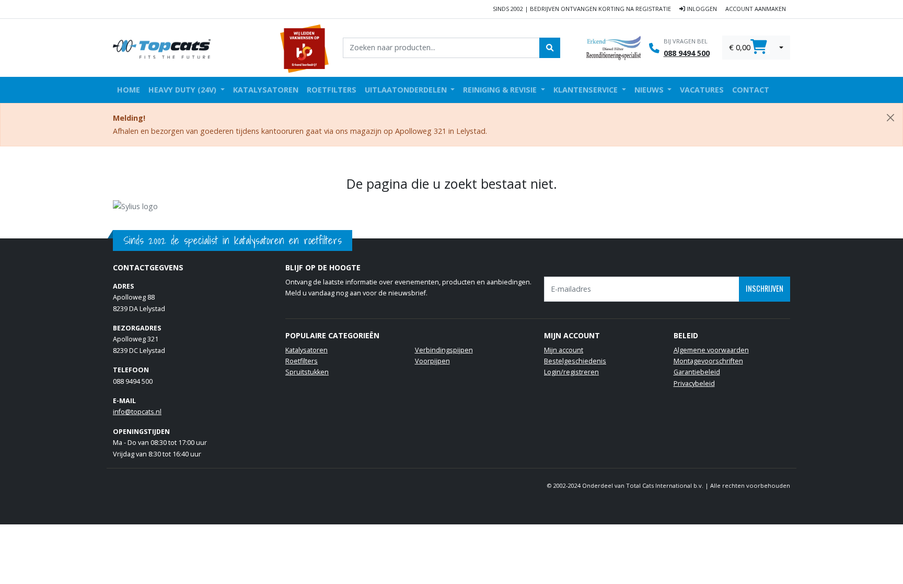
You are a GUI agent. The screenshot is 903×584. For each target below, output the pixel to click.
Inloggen (701, 9)
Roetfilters (331, 90)
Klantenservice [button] (586, 90)
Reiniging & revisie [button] (501, 90)
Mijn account (563, 350)
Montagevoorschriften (708, 361)
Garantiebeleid (697, 372)
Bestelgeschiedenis (575, 361)
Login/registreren (571, 372)
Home (128, 90)
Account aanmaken (755, 9)
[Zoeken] (549, 48)
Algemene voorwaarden (711, 350)
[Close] (890, 118)
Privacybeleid (694, 383)
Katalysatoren (265, 90)
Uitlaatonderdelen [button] (407, 90)
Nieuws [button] (650, 90)
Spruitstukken (307, 372)
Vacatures (702, 90)
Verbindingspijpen (444, 350)
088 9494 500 (687, 53)
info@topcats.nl (137, 411)
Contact (750, 90)
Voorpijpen (432, 361)
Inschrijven (764, 288)
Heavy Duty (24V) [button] (183, 90)
